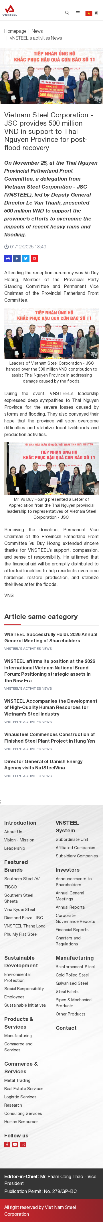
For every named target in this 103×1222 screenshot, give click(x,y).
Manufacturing (18, 1035)
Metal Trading (17, 1080)
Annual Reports (70, 907)
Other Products (71, 1014)
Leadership (14, 848)
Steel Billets (67, 991)
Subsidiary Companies (77, 856)
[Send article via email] (34, 258)
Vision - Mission (19, 840)
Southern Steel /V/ (22, 878)
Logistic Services (20, 1097)
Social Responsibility (24, 988)
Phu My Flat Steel (20, 934)
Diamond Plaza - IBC (23, 918)
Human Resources (21, 1121)
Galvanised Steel (72, 983)
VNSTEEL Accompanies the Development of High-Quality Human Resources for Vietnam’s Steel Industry (50, 707)
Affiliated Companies (75, 847)
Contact (66, 1028)
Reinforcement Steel (75, 966)
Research (13, 1105)
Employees (14, 997)
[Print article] (8, 258)
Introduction (20, 823)
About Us (13, 831)
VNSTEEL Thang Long (24, 926)
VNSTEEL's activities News (36, 37)
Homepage (15, 31)
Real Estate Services (23, 1088)
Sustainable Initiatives (25, 1005)
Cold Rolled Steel (72, 975)
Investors (68, 870)
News (37, 31)
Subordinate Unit (72, 839)
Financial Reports (72, 929)
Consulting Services (23, 1113)
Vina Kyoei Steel (19, 909)
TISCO (10, 887)
